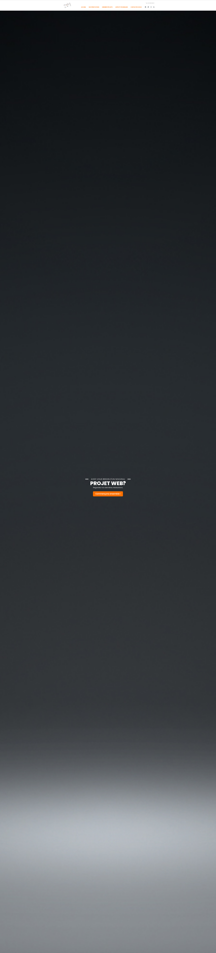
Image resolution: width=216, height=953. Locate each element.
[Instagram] (151, 7)
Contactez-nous (136, 7)
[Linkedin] (154, 7)
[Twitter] (148, 7)
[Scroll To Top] (213, 951)
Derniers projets (107, 7)
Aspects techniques (121, 7)
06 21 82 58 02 (150, 3)
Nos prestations (94, 7)
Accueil (83, 7)
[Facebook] (145, 7)
